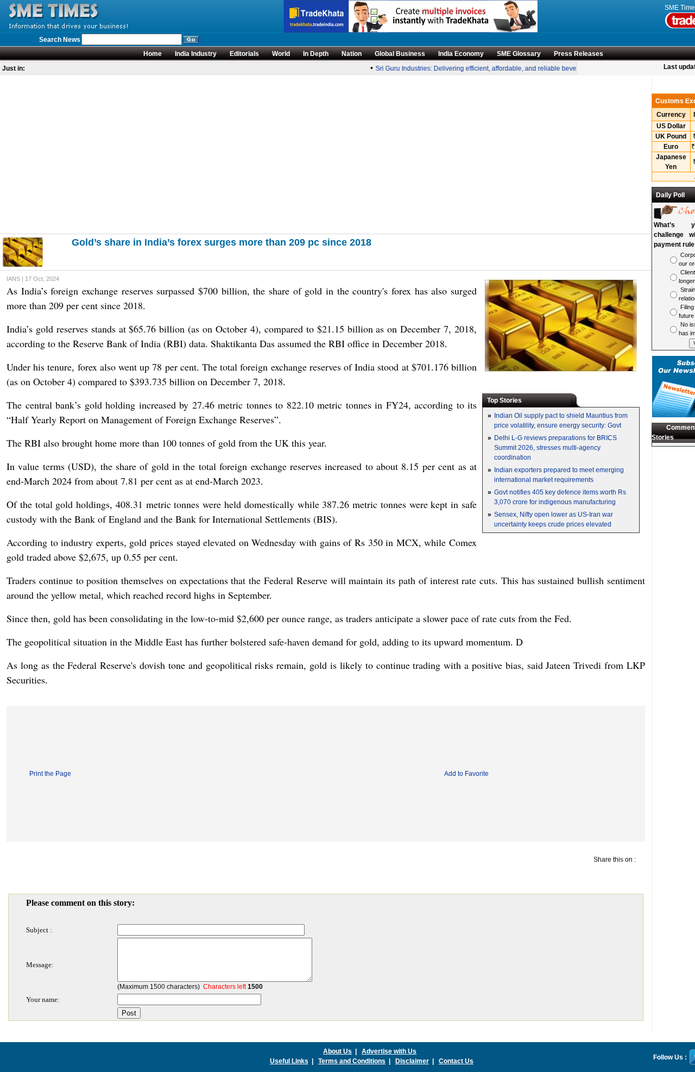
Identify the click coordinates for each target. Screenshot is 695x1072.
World (281, 54)
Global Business (400, 54)
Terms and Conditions (352, 1061)
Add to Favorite (466, 774)
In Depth (315, 54)
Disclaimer (412, 1061)
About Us (337, 1051)
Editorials (244, 54)
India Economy (461, 54)
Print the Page (50, 774)
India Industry (196, 54)
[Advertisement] (326, 154)
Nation (352, 54)
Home (152, 54)
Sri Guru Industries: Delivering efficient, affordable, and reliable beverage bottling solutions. (503, 68)
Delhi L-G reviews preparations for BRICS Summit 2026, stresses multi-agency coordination (555, 447)
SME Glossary (519, 54)
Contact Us (456, 1061)
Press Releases (578, 54)
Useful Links (289, 1061)
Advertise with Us (389, 1051)
